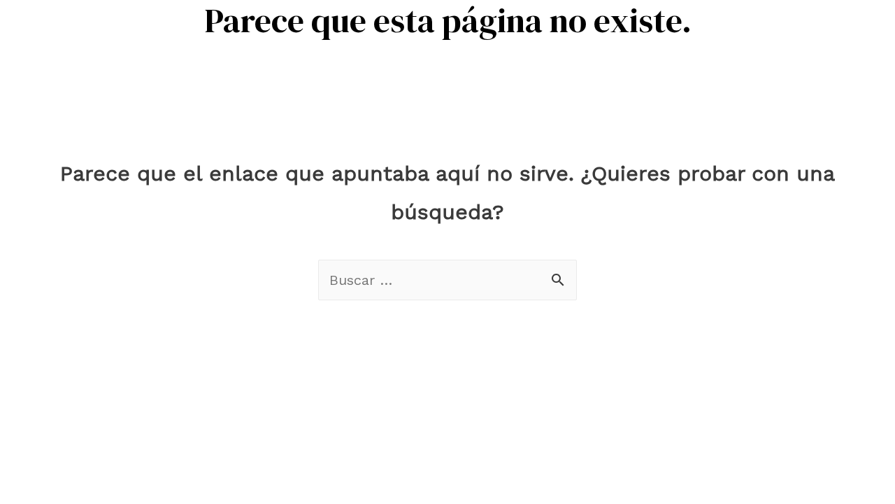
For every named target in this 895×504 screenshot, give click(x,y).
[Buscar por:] (447, 280)
